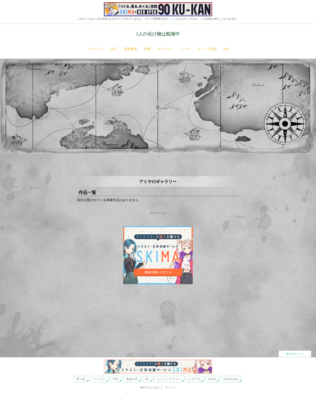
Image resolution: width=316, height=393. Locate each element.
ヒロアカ (195, 379)
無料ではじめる (149, 387)
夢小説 (81, 379)
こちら (171, 18)
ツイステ (99, 379)
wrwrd (212, 379)
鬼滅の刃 (132, 379)
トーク (185, 49)
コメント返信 (207, 49)
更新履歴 (130, 49)
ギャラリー (165, 49)
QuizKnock (230, 379)
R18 (115, 379)
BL (147, 379)
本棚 (147, 49)
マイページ (95, 49)
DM (226, 49)
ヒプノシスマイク (169, 379)
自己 (114, 49)
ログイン (170, 387)
